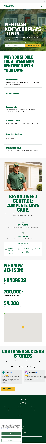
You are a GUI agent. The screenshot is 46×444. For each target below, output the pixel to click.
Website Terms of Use (5, 428)
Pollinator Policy (33, 412)
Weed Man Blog (33, 408)
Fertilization (19, 408)
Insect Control (19, 417)
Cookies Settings (11, 440)
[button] (1, 377)
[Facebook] (25, 403)
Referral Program (7, 410)
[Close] (20, 421)
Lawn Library (32, 410)
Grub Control (19, 415)
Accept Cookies (11, 433)
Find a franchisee (7, 414)
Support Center (33, 414)
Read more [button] (4, 382)
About (5, 406)
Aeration (18, 412)
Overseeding (19, 414)
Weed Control (19, 410)
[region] (11, 431)
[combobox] (15, 45)
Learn (31, 406)
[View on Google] (3, 372)
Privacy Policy (13, 428)
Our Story (5, 412)
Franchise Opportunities (8, 408)
